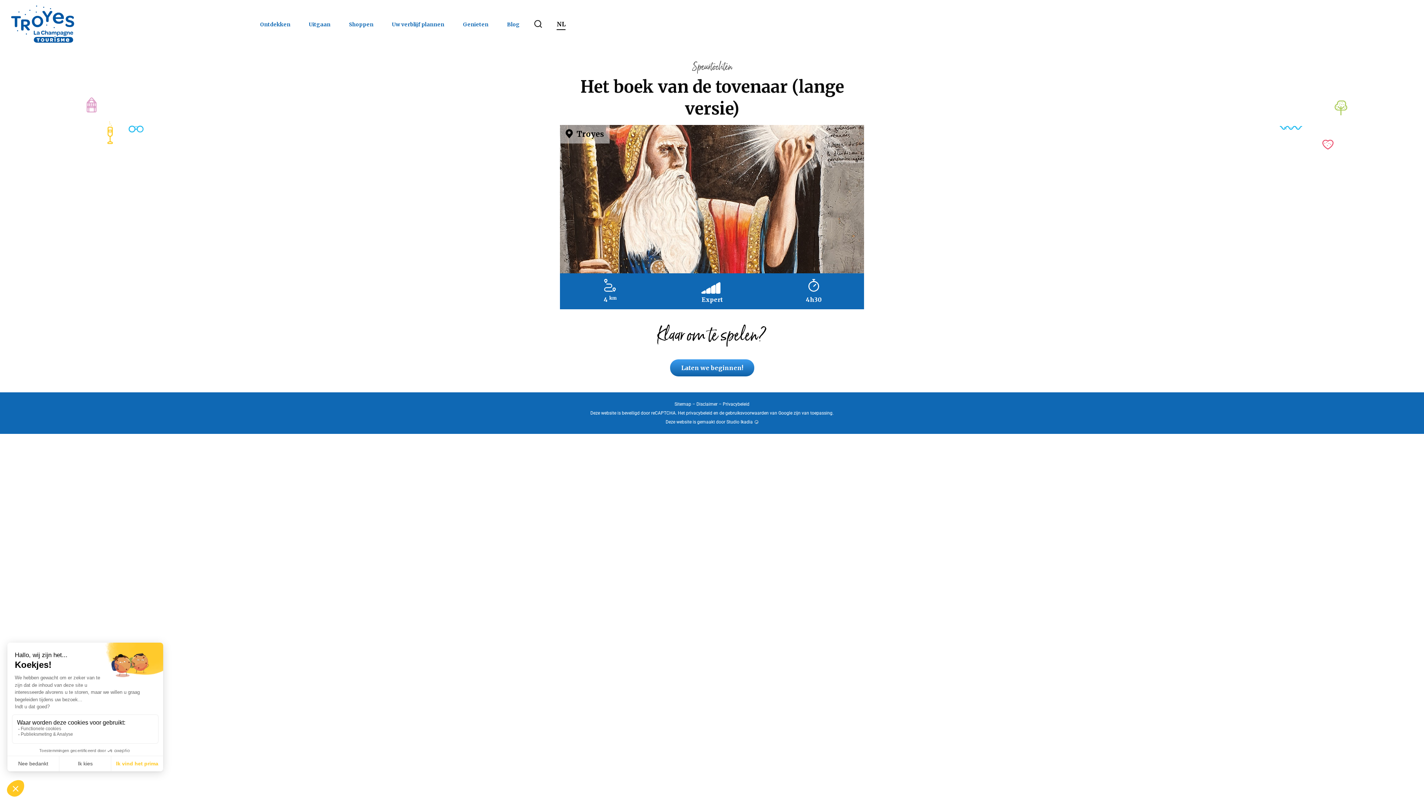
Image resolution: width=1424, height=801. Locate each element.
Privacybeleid (736, 404)
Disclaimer (707, 404)
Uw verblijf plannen (418, 24)
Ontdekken (275, 24)
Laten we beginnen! (712, 368)
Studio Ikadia (739, 422)
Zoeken (538, 24)
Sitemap (683, 404)
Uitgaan (319, 24)
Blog (513, 24)
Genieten (475, 24)
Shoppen (361, 24)
